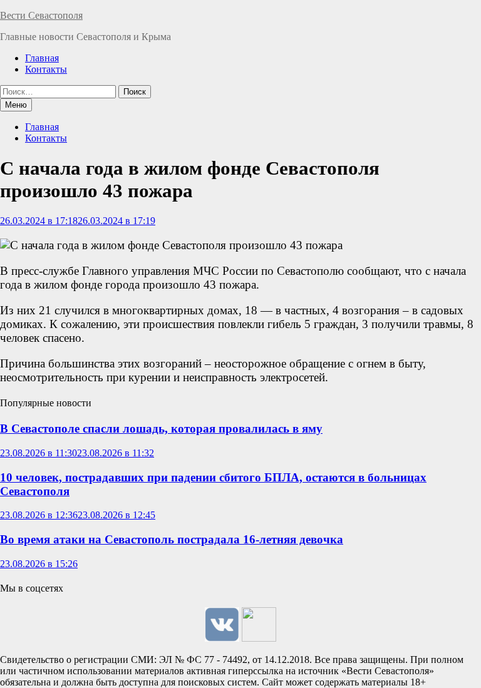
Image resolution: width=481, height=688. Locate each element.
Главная (42, 58)
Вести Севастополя (41, 15)
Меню (16, 105)
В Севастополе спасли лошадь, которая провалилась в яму (161, 428)
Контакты (46, 69)
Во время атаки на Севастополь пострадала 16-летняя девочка (171, 539)
